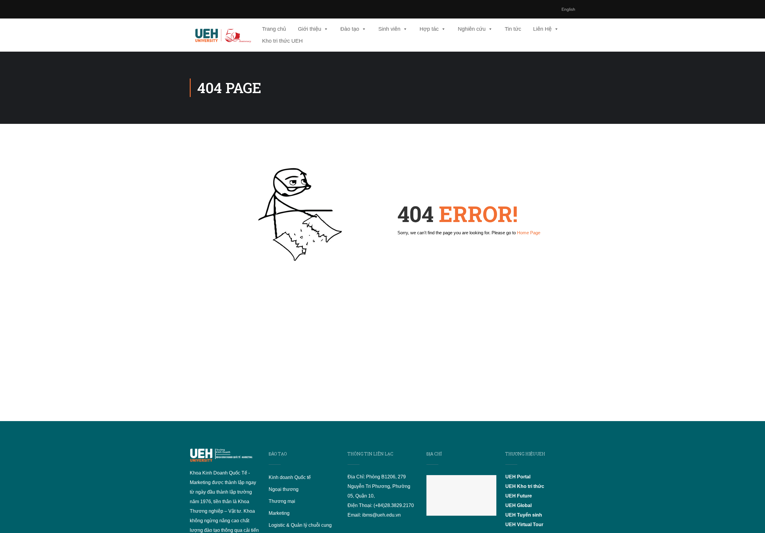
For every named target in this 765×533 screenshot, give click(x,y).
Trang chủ (274, 29)
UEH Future (518, 495)
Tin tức (513, 29)
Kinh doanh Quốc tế (290, 477)
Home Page (528, 232)
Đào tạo (349, 29)
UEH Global (518, 505)
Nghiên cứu (472, 29)
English (568, 9)
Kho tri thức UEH (282, 41)
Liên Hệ (542, 29)
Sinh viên (389, 29)
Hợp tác (429, 29)
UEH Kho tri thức (524, 486)
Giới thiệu (309, 29)
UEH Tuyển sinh (523, 514)
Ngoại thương (284, 489)
